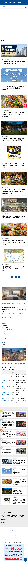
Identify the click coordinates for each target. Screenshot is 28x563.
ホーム (2, 509)
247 (16, 277)
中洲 (3, 347)
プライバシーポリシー (6, 512)
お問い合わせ (4, 522)
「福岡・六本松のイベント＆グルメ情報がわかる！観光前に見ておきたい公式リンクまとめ (12, 515)
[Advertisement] (14, 24)
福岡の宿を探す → (6, 317)
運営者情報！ (4, 519)
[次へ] (19, 277)
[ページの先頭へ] (25, 560)
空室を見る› (5, 339)
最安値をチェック (6, 323)
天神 (3, 345)
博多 (3, 343)
